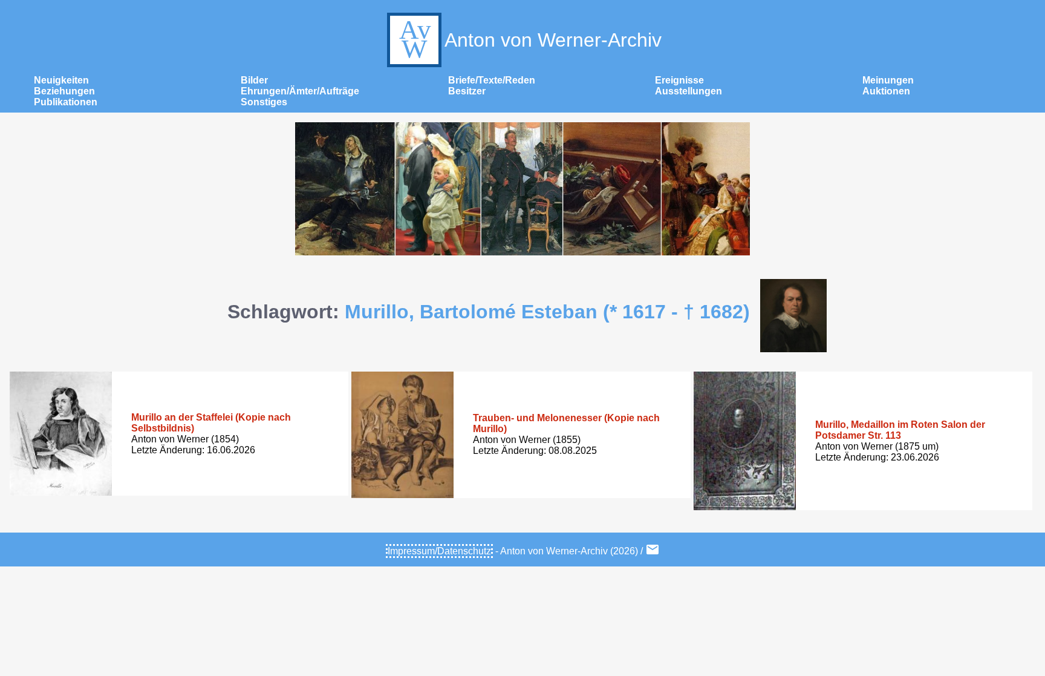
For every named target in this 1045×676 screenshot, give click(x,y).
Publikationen (65, 102)
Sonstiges (264, 102)
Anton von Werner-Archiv (553, 40)
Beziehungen (64, 91)
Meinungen (888, 80)
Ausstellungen (688, 91)
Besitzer (467, 91)
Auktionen (886, 91)
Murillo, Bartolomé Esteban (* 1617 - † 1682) (547, 312)
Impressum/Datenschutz (439, 551)
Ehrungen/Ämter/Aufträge (300, 91)
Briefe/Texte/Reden (491, 80)
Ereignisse (679, 80)
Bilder (254, 80)
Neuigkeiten (61, 80)
